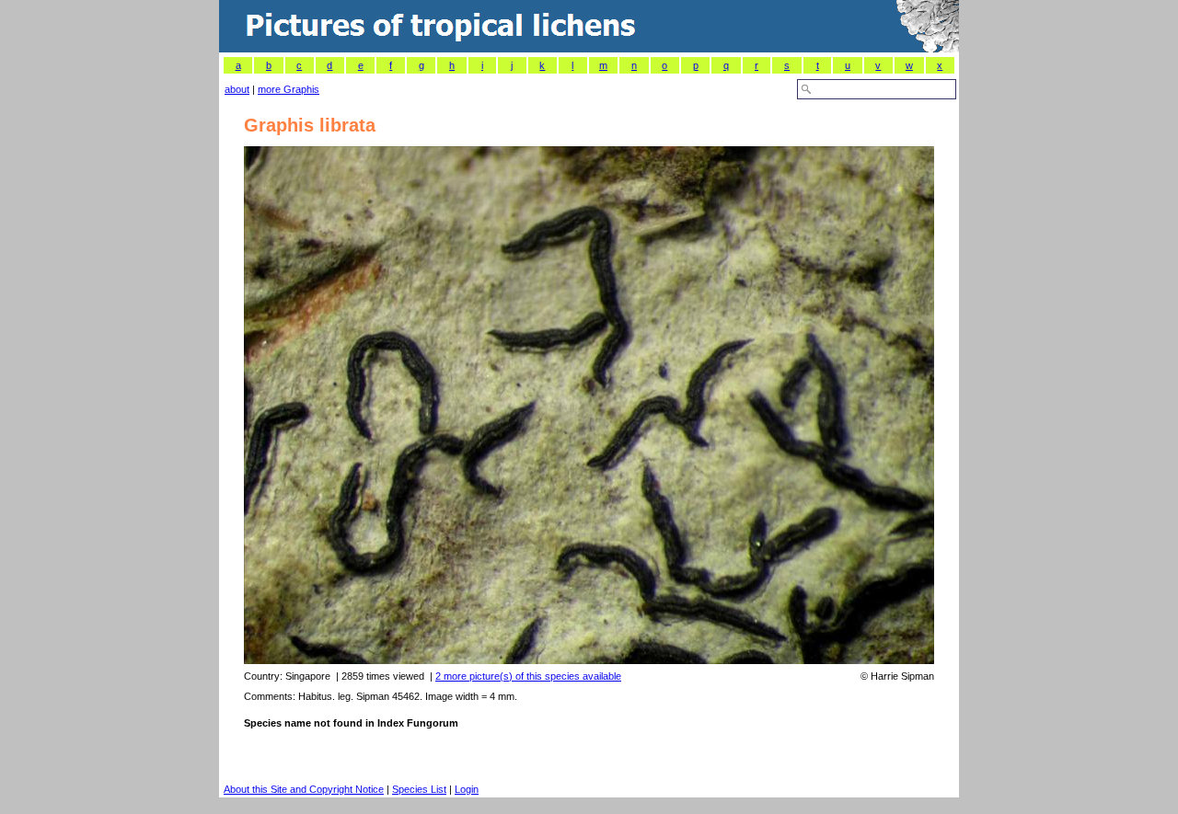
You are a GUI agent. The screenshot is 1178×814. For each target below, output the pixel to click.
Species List (419, 789)
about (237, 89)
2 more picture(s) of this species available (528, 676)
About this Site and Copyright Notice (304, 789)
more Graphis (288, 89)
